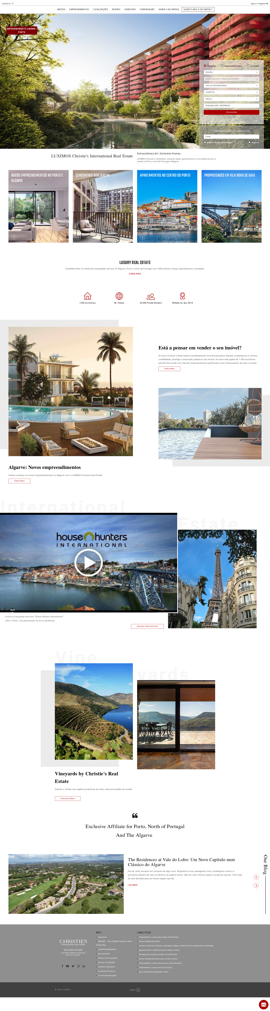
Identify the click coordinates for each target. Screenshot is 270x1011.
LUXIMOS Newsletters (107, 949)
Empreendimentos (233, 66)
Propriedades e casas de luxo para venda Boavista (160, 963)
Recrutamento (104, 954)
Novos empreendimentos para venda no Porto (158, 959)
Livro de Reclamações (107, 976)
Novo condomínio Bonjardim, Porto (153, 972)
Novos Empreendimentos (149, 941)
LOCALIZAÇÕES (100, 9)
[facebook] (62, 966)
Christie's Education (106, 967)
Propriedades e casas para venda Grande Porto (159, 937)
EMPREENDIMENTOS (79, 9)
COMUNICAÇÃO (147, 9)
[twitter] (73, 966)
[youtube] (67, 966)
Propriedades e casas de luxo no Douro (155, 968)
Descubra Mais (68, 798)
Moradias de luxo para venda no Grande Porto (158, 954)
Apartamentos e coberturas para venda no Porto (159, 950)
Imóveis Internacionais (147, 626)
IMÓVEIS (61, 9)
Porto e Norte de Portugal (219, 142)
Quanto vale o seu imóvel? (198, 9)
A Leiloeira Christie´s (106, 971)
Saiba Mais (19, 481)
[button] (256, 877)
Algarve (255, 142)
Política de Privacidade (107, 958)
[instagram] (78, 966)
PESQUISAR (231, 112)
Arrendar (254, 66)
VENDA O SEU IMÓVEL (169, 9)
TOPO (133, 990)
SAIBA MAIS (135, 274)
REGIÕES (116, 9)
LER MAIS (133, 885)
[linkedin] (84, 966)
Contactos (102, 937)
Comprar (211, 66)
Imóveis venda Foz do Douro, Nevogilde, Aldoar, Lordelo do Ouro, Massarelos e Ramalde (176, 946)
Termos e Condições (106, 962)
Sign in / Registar (258, 4)
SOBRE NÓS (130, 9)
